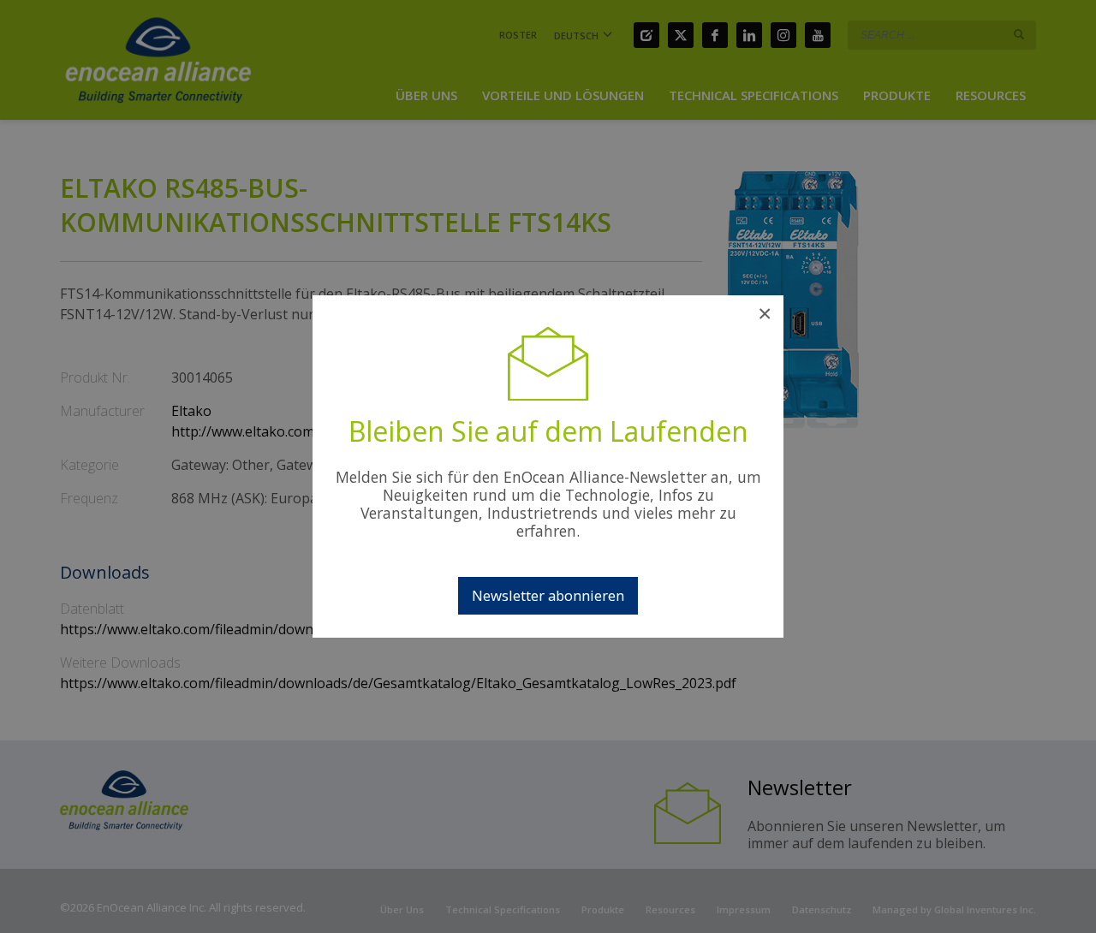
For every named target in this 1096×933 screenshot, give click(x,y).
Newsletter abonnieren (548, 595)
